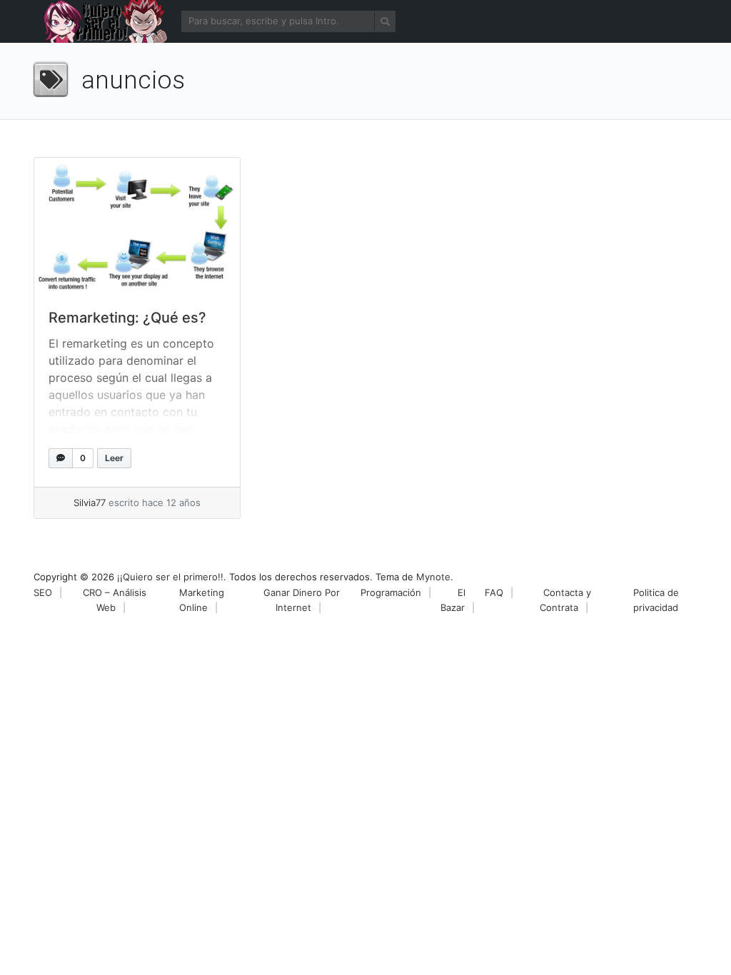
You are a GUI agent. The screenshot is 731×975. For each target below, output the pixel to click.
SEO (43, 592)
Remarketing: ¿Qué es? (127, 317)
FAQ (494, 592)
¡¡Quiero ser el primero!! (170, 576)
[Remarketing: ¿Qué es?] (137, 226)
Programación (391, 592)
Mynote (433, 576)
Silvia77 (90, 502)
